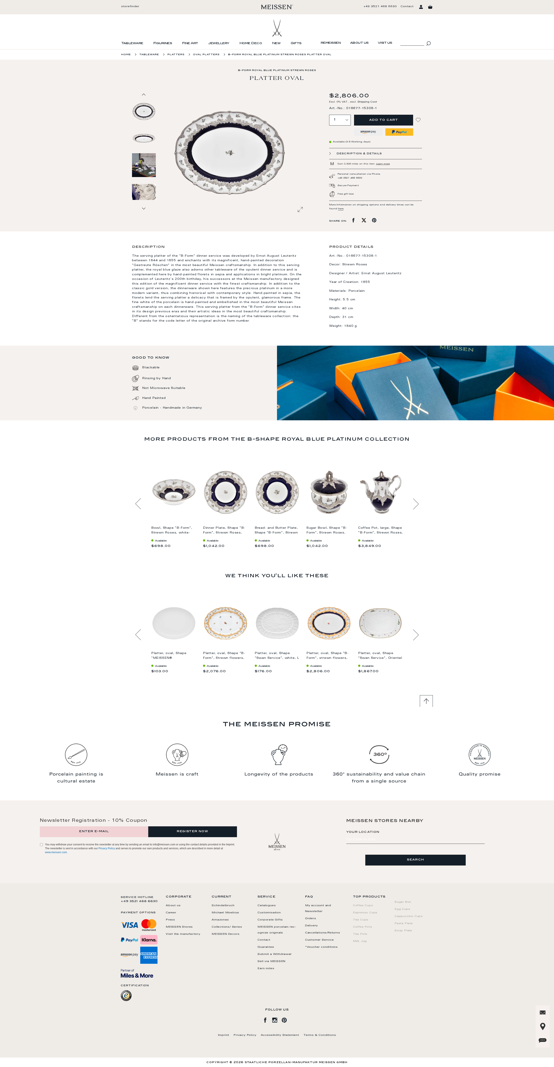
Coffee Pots (362, 927)
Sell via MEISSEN (271, 961)
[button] (144, 138)
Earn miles (266, 968)
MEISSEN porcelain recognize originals (277, 930)
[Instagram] (277, 1019)
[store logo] (277, 7)
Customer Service (319, 940)
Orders (310, 918)
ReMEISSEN (331, 43)
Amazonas (220, 920)
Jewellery (218, 43)
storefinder (130, 6)
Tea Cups (360, 920)
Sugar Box (403, 902)
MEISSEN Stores (179, 927)
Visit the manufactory (183, 934)
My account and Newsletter (318, 908)
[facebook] (267, 1019)
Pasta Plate (404, 923)
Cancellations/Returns (322, 933)
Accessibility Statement (280, 1035)
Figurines (162, 43)
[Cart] (430, 7)
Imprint (223, 1035)
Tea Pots (360, 934)
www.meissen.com (56, 852)
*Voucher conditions (321, 947)
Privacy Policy (106, 848)
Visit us (385, 43)
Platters (176, 54)
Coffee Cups (363, 905)
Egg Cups (402, 909)
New (276, 43)
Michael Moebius (225, 912)
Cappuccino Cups (409, 916)
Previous (138, 503)
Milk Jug (360, 941)
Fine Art (190, 43)
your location (363, 832)
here (340, 209)
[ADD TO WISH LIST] (419, 120)
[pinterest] (286, 1019)
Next (416, 503)
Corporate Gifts (270, 920)
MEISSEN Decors (225, 934)
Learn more (383, 164)
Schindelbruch (223, 905)
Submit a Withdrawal (274, 954)
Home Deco (250, 43)
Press (170, 920)
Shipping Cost (367, 102)
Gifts (296, 43)
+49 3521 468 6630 (380, 6)
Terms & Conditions (319, 1035)
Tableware (132, 43)
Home (126, 54)
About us (359, 43)
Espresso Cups (365, 912)
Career (171, 912)
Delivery (311, 925)
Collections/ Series (227, 927)
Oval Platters (206, 54)
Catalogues (267, 905)
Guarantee (266, 947)
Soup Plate (403, 930)
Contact (407, 6)
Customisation (269, 912)
